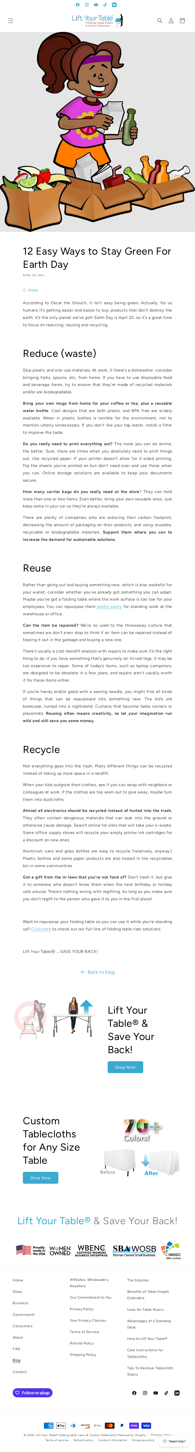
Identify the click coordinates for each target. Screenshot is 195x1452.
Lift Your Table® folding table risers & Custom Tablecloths (76, 1435)
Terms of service (57, 1440)
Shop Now (125, 1067)
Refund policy (83, 1440)
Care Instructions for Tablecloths (145, 1353)
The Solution (138, 1280)
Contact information (112, 1440)
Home (18, 1280)
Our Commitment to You (91, 1297)
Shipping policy (143, 1440)
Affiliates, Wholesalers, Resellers (89, 1283)
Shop (17, 1292)
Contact (20, 1372)
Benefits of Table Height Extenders (148, 1295)
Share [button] (33, 290)
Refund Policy (82, 1343)
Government (24, 1315)
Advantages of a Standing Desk (149, 1324)
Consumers (22, 1326)
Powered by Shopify (132, 1435)
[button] (10, 20)
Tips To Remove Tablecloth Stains (150, 1371)
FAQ (16, 1349)
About (18, 1337)
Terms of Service (84, 1332)
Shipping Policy (83, 1355)
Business (20, 1303)
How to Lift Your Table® (147, 1339)
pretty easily (109, 606)
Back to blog (101, 972)
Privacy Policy (81, 1309)
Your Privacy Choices (88, 1320)
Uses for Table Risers (145, 1309)
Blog (16, 1360)
